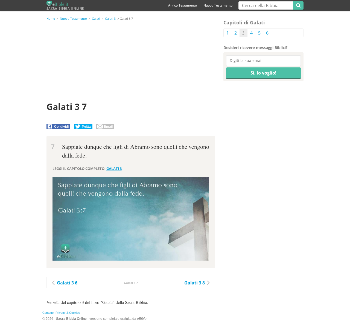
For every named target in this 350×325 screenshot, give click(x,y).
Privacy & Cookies (68, 312)
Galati (96, 18)
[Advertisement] (130, 62)
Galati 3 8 (194, 283)
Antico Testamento (182, 5)
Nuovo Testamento (217, 5)
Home (50, 18)
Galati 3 (110, 18)
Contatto (48, 312)
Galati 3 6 (67, 283)
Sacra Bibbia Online (65, 8)
